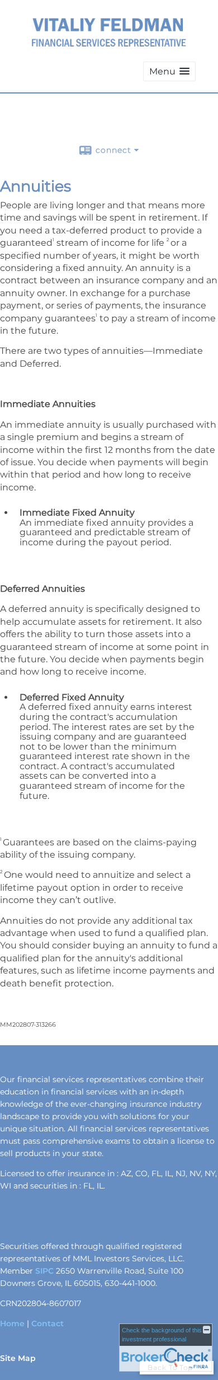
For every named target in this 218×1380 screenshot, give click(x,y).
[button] (169, 71)
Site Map (18, 1358)
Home (12, 1323)
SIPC (44, 1271)
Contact (47, 1323)
